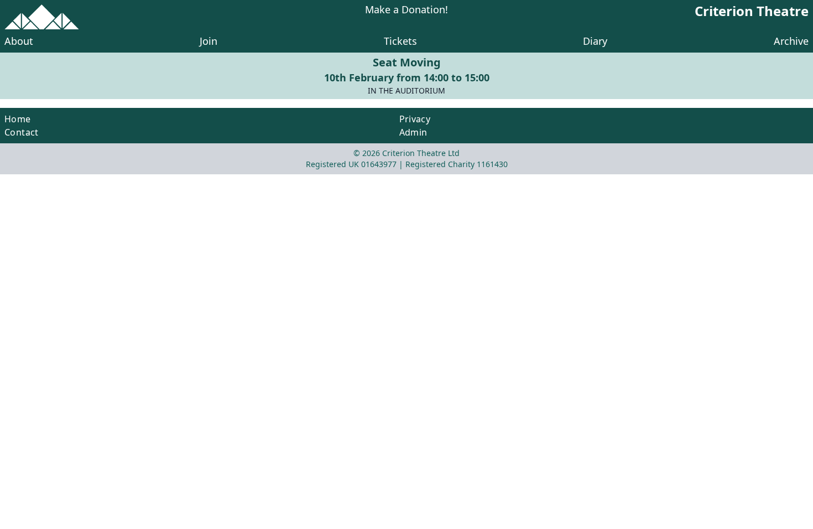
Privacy (415, 119)
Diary (595, 41)
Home (17, 119)
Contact (21, 132)
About (18, 41)
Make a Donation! (406, 10)
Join (208, 41)
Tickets (400, 41)
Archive (791, 41)
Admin (413, 132)
